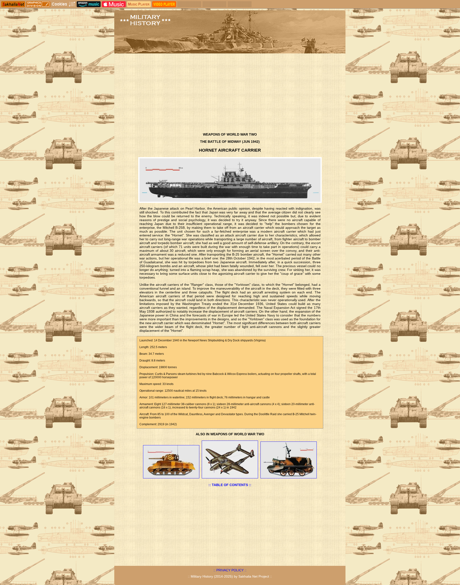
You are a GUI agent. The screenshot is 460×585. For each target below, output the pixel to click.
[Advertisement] (230, 94)
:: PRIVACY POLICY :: (230, 570)
